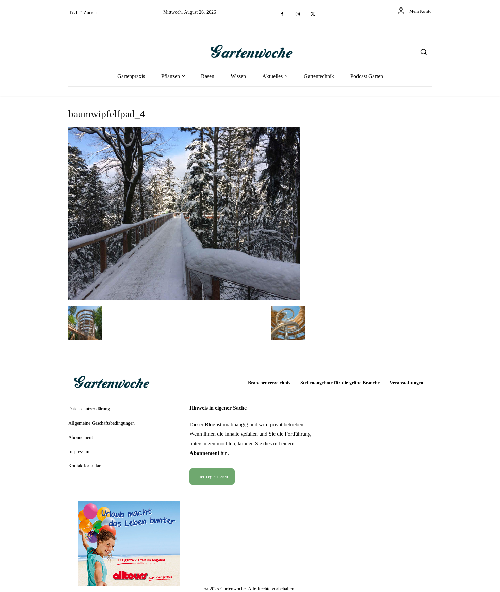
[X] (313, 14)
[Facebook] (282, 14)
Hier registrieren (212, 476)
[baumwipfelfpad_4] (184, 298)
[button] (423, 52)
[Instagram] (297, 14)
